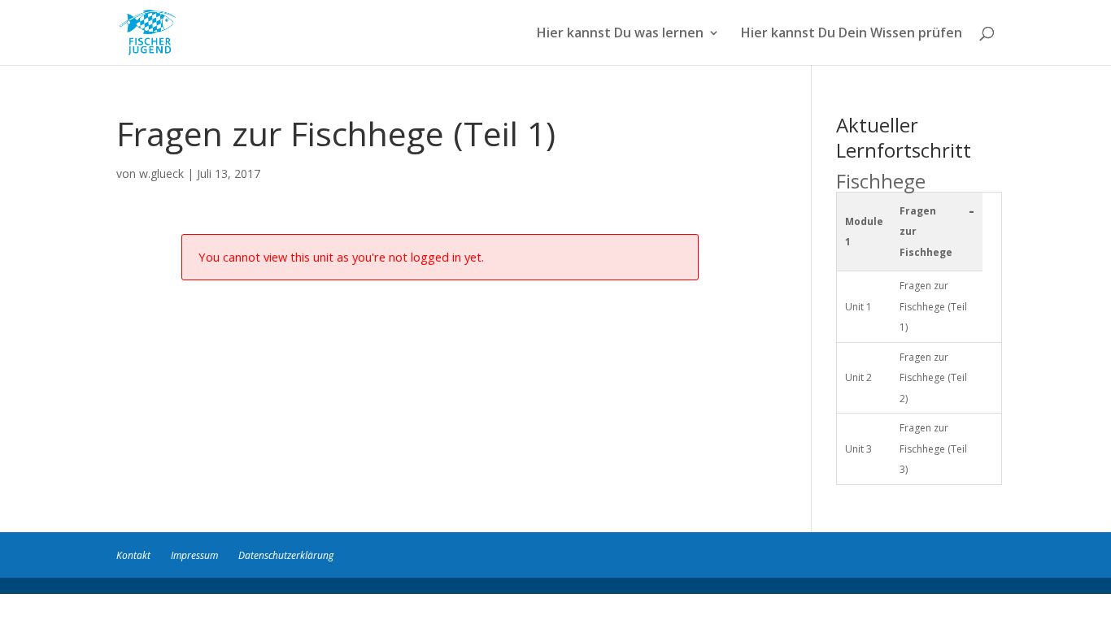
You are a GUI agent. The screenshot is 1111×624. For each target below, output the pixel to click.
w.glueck (161, 173)
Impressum (194, 555)
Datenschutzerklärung (285, 555)
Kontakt (133, 555)
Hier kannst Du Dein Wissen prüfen (851, 34)
